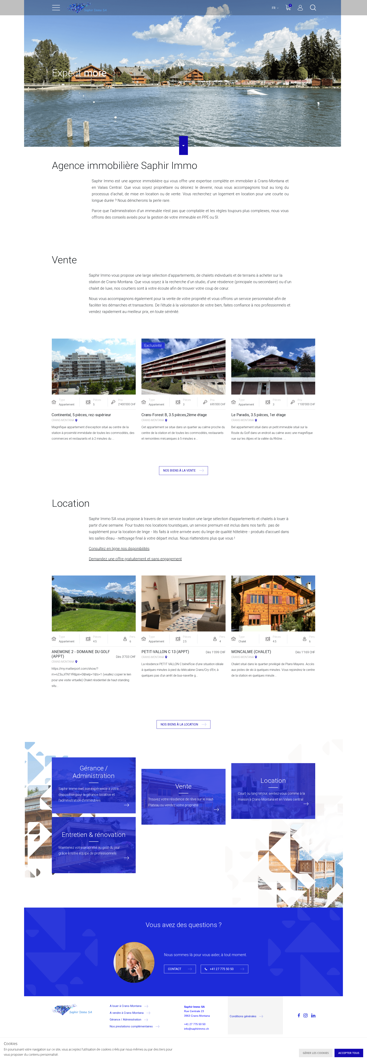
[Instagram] (305, 1015)
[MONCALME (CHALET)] (273, 603)
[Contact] (134, 962)
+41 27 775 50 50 (221, 969)
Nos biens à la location (180, 724)
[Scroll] (183, 145)
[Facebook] (291, 1015)
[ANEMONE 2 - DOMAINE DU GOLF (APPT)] (94, 603)
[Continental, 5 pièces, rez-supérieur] (94, 367)
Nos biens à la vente (179, 470)
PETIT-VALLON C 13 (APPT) (165, 651)
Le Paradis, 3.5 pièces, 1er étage (258, 415)
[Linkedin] (312, 1015)
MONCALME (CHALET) (251, 651)
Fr (274, 8)
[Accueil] (87, 7)
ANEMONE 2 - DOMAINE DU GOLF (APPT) (81, 654)
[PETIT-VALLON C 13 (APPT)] (183, 603)
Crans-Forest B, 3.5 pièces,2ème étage (174, 415)
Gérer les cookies (316, 1053)
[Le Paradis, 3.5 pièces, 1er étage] (273, 367)
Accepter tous (348, 1053)
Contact (175, 969)
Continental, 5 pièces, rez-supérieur (81, 415)
